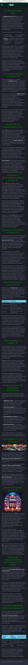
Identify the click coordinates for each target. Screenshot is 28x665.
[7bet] (11, 5)
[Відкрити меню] (2, 4)
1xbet (12, 22)
